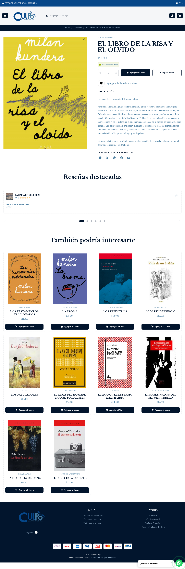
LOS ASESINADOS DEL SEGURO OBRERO (160, 396)
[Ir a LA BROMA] (70, 278)
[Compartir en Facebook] (100, 158)
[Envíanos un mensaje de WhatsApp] (179, 563)
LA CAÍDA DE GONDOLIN (27, 195)
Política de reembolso (92, 519)
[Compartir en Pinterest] (121, 158)
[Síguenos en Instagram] (36, 532)
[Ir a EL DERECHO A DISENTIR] (70, 445)
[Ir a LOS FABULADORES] (24, 362)
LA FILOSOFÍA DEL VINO (24, 478)
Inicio (67, 28)
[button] (82, 221)
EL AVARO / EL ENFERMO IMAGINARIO (115, 396)
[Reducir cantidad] (100, 72)
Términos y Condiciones (92, 515)
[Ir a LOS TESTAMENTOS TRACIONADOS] (24, 278)
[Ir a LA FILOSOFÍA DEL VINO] (24, 445)
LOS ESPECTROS (115, 311)
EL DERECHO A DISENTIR (69, 478)
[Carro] (179, 15)
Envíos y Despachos (153, 523)
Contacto (153, 515)
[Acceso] (172, 15)
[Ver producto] (9, 196)
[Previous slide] (5, 221)
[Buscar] (47, 16)
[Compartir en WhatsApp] (114, 158)
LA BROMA (69, 311)
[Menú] (5, 15)
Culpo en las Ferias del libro (153, 527)
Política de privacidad (92, 523)
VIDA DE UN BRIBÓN (161, 311)
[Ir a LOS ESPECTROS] (115, 278)
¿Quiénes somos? (153, 519)
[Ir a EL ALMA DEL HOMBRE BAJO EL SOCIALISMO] (70, 362)
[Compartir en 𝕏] (107, 158)
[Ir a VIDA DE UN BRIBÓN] (160, 278)
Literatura (78, 28)
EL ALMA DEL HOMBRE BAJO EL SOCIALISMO (70, 396)
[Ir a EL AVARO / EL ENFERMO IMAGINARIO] (115, 362)
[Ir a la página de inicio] (25, 15)
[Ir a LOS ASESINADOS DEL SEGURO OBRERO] (160, 362)
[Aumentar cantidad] (116, 72)
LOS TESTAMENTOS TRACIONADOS (24, 313)
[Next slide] (179, 221)
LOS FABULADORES (24, 394)
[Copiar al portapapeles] (128, 158)
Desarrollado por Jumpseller (104, 558)
